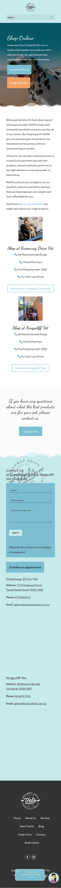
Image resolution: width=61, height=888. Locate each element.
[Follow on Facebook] (27, 857)
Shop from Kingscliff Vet (30, 368)
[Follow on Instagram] (33, 857)
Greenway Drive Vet (19, 69)
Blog (41, 826)
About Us (30, 818)
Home (17, 818)
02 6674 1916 (22, 696)
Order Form (25, 834)
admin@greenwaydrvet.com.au (32, 604)
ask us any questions (31, 204)
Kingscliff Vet (18, 83)
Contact (40, 834)
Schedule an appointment (25, 567)
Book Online (32, 842)
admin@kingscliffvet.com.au (30, 703)
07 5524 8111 (22, 597)
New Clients (27, 826)
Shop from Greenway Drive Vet (30, 288)
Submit (15, 532)
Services (45, 818)
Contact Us (30, 431)
